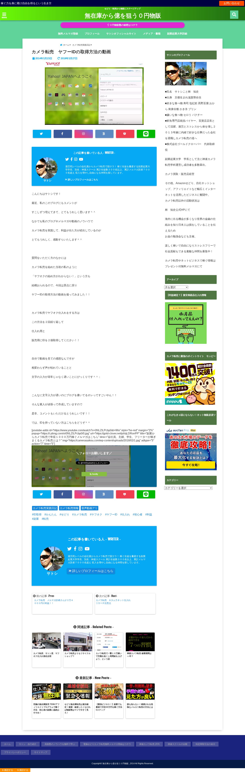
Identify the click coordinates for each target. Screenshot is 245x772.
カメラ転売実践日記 (45, 508)
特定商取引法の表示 (205, 744)
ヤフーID (112, 514)
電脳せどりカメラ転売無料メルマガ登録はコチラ (107, 744)
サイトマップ (40, 752)
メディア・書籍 (151, 33)
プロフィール (92, 33)
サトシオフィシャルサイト (121, 33)
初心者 (138, 514)
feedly (95, 474)
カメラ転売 (80, 514)
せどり (65, 514)
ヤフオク (97, 514)
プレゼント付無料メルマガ (181, 266)
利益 (149, 514)
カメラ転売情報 (69, 508)
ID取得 (38, 514)
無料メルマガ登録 (68, 33)
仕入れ (126, 514)
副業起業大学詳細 (177, 33)
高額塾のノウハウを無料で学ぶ (60, 744)
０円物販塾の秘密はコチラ (123, 25)
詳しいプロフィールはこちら (82, 179)
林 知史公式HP (175, 209)
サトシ (48, 180)
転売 (46, 518)
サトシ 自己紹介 (27, 744)
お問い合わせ (232, 3)
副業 (36, 518)
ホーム (7, 744)
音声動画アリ (90, 508)
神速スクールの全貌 (177, 744)
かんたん (51, 514)
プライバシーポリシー (15, 752)
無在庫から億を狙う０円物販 (123, 15)
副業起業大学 (173, 159)
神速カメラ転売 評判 (149, 744)
